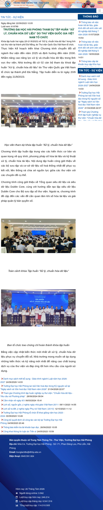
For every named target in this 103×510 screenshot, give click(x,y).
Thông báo (90, 16)
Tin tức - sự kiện (12, 17)
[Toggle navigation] (99, 10)
